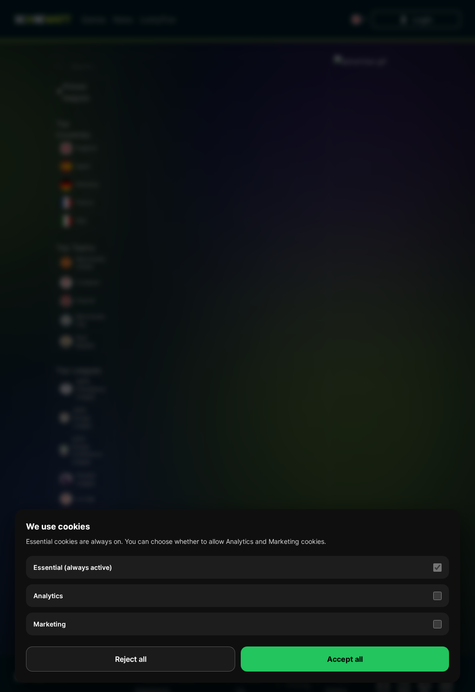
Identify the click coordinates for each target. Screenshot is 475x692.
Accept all (345, 659)
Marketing (49, 624)
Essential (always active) (72, 567)
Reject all (131, 659)
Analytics (48, 596)
